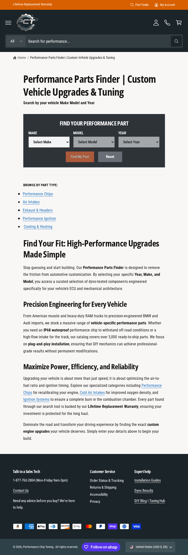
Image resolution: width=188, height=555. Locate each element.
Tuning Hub (157, 501)
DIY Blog (140, 501)
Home (22, 58)
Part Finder (142, 5)
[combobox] (105, 41)
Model (78, 133)
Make (32, 133)
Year (122, 133)
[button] (8, 22)
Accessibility (99, 494)
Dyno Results (143, 490)
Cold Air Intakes (92, 392)
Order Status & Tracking (106, 480)
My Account (167, 5)
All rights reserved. (66, 547)
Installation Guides (147, 480)
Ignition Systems (36, 399)
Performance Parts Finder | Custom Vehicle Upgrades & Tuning (72, 58)
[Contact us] (167, 22)
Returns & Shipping (103, 487)
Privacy (95, 501)
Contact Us (21, 490)
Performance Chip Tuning (38, 547)
